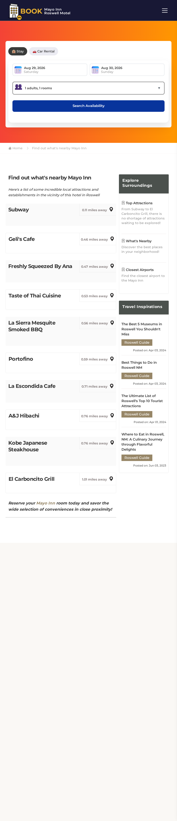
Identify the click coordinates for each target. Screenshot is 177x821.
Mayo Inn (45, 503)
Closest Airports (139, 270)
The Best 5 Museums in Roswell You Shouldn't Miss (141, 329)
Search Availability (89, 106)
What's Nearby (138, 241)
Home (17, 148)
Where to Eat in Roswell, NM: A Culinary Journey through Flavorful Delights (142, 442)
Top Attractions (139, 203)
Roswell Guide (136, 342)
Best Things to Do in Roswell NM (139, 365)
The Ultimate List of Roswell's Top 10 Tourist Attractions (142, 401)
